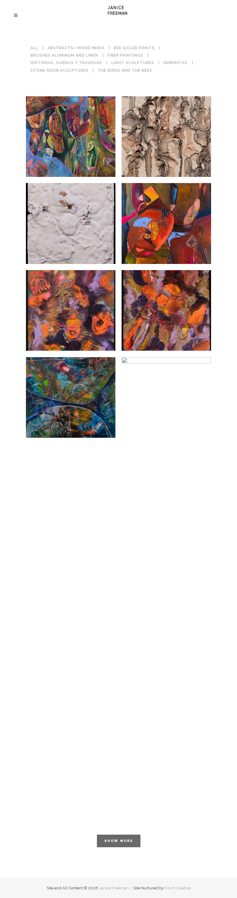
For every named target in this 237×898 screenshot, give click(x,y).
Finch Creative (177, 888)
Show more (118, 841)
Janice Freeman (114, 888)
